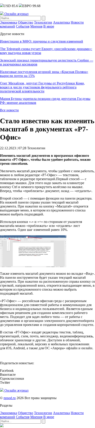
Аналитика (61, 22)
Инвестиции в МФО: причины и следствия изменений (41, 41)
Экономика (8, 22)
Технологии (43, 22)
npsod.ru (10, 398)
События (22, 26)
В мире (48, 26)
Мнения (36, 26)
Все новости (9, 110)
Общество (25, 22)
